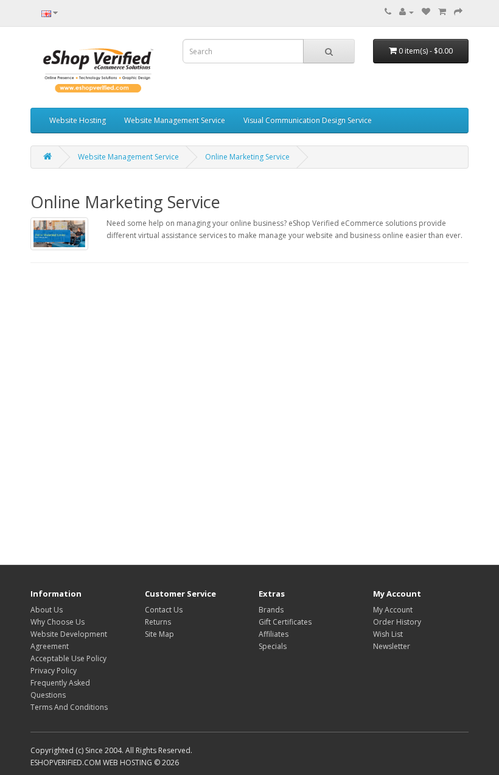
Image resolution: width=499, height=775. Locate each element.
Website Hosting (77, 120)
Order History (397, 622)
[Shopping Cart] (442, 12)
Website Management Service (174, 120)
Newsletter (391, 646)
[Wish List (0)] (426, 12)
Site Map (159, 634)
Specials (273, 646)
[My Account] (406, 12)
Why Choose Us (57, 622)
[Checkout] (458, 12)
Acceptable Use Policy (68, 658)
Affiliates (273, 634)
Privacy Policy (53, 670)
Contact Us (164, 610)
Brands (271, 610)
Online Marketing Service (247, 157)
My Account (393, 610)
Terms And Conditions (69, 707)
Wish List (388, 634)
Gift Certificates (285, 622)
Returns (158, 622)
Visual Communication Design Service (307, 120)
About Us (46, 610)
